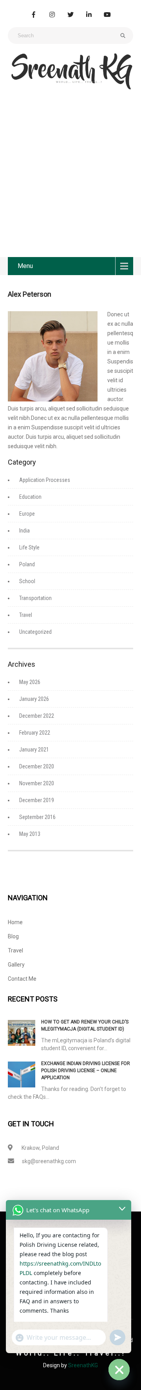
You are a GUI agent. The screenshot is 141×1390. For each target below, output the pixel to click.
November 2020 (36, 783)
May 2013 (29, 834)
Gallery (16, 964)
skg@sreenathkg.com (49, 1161)
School (27, 581)
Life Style (29, 547)
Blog (13, 936)
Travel (25, 615)
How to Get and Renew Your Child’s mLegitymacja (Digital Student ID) (84, 1025)
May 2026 (29, 682)
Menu (25, 266)
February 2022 (34, 733)
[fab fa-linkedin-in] (89, 14)
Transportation (35, 598)
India (24, 530)
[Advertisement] (70, 182)
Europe (27, 514)
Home (15, 922)
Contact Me (22, 979)
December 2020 (36, 766)
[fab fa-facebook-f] (33, 14)
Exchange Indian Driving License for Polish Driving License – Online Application (85, 1070)
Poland (27, 564)
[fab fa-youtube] (107, 14)
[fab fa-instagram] (52, 14)
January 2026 (34, 699)
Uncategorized (35, 632)
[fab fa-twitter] (70, 14)
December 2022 (36, 716)
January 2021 (34, 749)
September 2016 (37, 817)
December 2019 (36, 800)
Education (30, 497)
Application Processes (44, 480)
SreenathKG (83, 1365)
